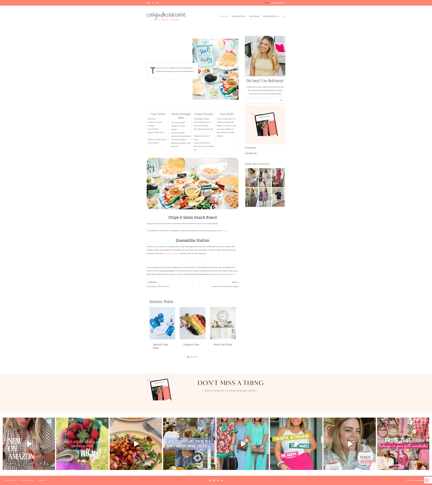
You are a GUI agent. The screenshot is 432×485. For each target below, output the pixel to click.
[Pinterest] (218, 480)
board (224, 231)
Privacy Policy (28, 480)
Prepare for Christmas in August (225, 284)
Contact (43, 480)
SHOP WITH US (239, 16)
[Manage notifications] (427, 480)
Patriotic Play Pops (160, 346)
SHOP (233, 274)
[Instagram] (157, 3)
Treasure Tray (191, 345)
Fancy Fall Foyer (223, 345)
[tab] (188, 356)
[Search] (281, 100)
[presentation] (162, 323)
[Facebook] (148, 3)
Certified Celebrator (278, 3)
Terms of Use (11, 480)
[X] (153, 3)
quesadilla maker (170, 253)
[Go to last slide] (152, 331)
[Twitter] (222, 480)
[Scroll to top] (427, 476)
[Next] (233, 331)
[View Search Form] (284, 16)
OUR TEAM (254, 16)
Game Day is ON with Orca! (158, 284)
